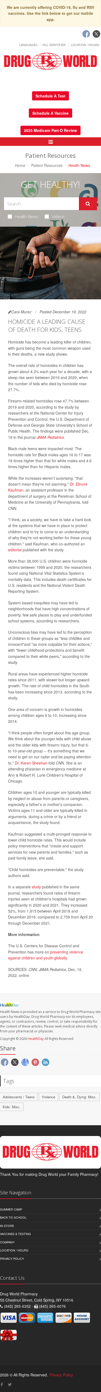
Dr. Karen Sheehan (31, 763)
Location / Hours (85, 45)
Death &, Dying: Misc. (79, 1096)
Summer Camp (11, 1209)
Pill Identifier (54, 45)
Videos (58, 216)
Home (20, 165)
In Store (7, 1225)
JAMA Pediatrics (50, 437)
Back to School (13, 1217)
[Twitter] (96, 34)
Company (7, 1242)
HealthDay (36, 1038)
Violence (48, 1096)
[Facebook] (86, 34)
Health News (26, 216)
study (36, 886)
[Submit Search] (88, 203)
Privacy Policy (12, 1258)
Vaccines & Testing (15, 1234)
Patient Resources (46, 165)
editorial (15, 549)
